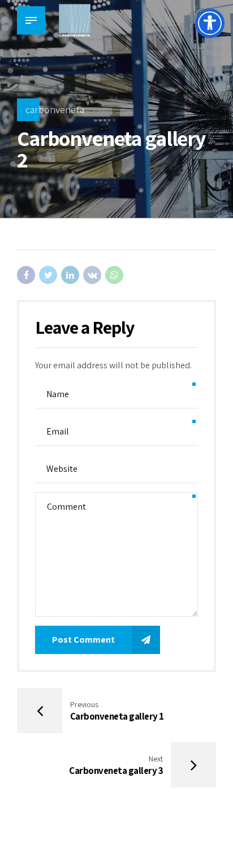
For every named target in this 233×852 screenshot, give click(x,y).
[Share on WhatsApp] (114, 275)
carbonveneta (54, 109)
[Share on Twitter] (48, 275)
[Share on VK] (92, 275)
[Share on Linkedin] (70, 275)
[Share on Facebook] (26, 275)
